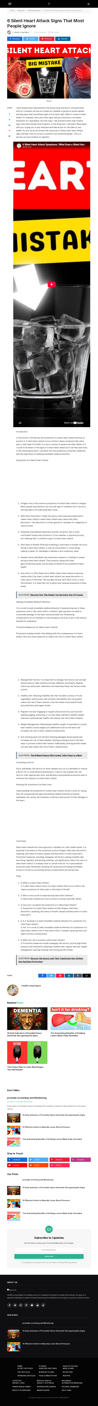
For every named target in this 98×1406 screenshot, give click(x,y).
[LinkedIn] (9, 125)
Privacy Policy (64, 1262)
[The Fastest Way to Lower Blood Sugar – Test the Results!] (27, 1052)
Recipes (66, 1376)
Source (49, 101)
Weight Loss (18, 1383)
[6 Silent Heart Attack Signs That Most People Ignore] (49, 71)
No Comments (41, 32)
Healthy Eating (70, 1366)
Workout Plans (46, 1372)
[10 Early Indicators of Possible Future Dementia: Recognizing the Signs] (27, 1018)
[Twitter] (9, 119)
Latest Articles (25, 1368)
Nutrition (68, 1372)
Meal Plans (68, 1368)
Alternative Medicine (72, 1383)
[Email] (9, 136)
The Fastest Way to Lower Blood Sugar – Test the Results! (26, 1068)
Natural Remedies (70, 1387)
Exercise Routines (48, 1368)
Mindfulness (43, 1390)
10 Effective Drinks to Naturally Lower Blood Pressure (46, 1127)
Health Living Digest (21, 32)
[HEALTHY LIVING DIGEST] (49, 4)
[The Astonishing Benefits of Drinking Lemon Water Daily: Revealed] (71, 1018)
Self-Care (66, 1390)
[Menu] (9, 4)
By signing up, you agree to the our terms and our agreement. (50, 1262)
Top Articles (23, 1372)
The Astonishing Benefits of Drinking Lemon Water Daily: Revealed (68, 1034)
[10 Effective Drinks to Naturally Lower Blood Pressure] (13, 1130)
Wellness (66, 1381)
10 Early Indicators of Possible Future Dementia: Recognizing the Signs (24, 1034)
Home (20, 1366)
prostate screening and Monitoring (27, 1097)
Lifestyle (17, 1381)
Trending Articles (26, 1376)
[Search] (88, 4)
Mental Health (44, 1381)
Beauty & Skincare (21, 1390)
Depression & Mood (46, 1387)
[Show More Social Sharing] (73, 39)
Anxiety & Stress (45, 1383)
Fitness (42, 1366)
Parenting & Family (21, 1387)
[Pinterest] (9, 130)
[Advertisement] (54, 481)
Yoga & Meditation (48, 1376)
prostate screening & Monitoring (19, 1101)
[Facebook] (9, 114)
